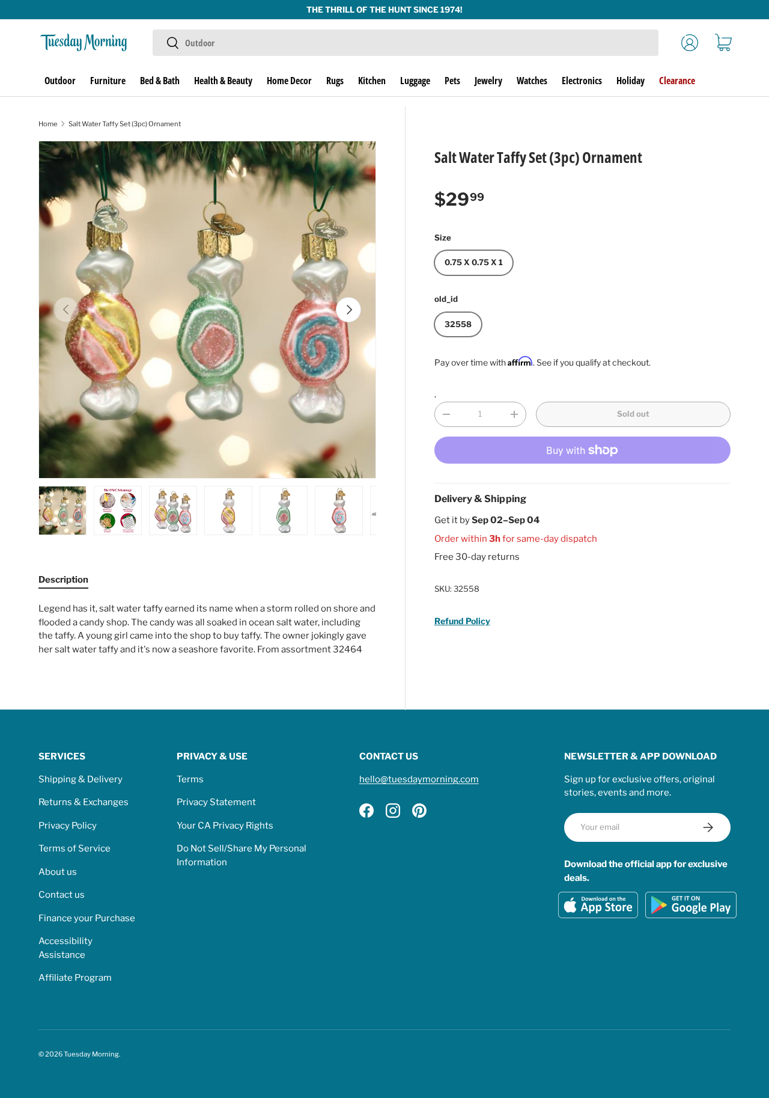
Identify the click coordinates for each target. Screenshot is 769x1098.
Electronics (582, 80)
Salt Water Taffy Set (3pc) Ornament (124, 124)
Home (48, 124)
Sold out (633, 414)
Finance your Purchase (86, 918)
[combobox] (405, 42)
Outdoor (60, 80)
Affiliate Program (75, 977)
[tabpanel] (207, 629)
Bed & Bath (160, 80)
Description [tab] (63, 579)
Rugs (335, 80)
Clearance (677, 80)
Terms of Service (74, 848)
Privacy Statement (216, 802)
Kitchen (372, 80)
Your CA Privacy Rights (225, 825)
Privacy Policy (67, 825)
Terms (190, 779)
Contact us (61, 894)
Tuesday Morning (91, 1054)
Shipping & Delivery (80, 779)
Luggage (415, 80)
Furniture (108, 80)
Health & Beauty (223, 80)
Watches (532, 80)
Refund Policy (462, 621)
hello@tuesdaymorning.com (419, 779)
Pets (452, 80)
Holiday (630, 80)
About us (57, 871)
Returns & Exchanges (83, 802)
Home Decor (289, 80)
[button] (723, 42)
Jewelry (488, 80)
